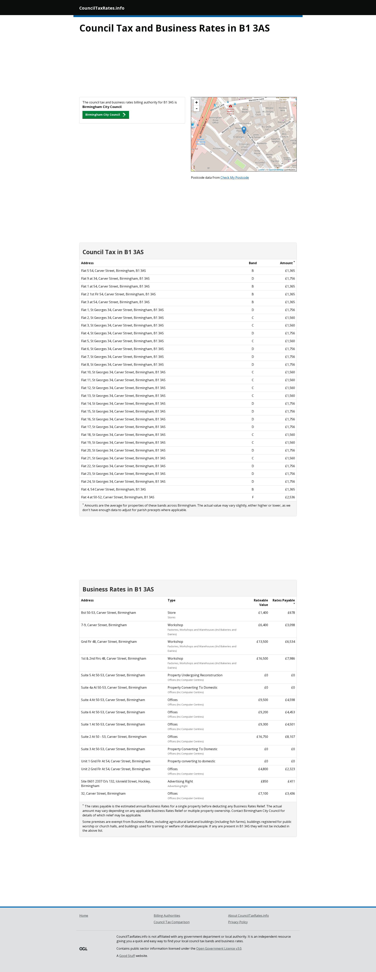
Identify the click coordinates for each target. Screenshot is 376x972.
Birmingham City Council (102, 114)
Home (83, 915)
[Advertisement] (188, 67)
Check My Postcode (235, 177)
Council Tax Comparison (172, 922)
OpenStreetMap (276, 169)
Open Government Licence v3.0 (218, 948)
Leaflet (261, 169)
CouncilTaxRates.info (101, 8)
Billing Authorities (167, 915)
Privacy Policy (238, 922)
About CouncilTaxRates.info (248, 915)
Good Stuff (127, 956)
